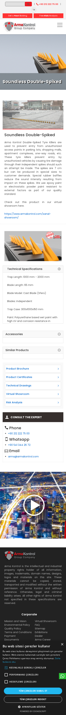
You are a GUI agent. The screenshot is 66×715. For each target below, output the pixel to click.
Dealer (39, 636)
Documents (11, 639)
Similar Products (17, 350)
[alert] (33, 678)
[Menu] (59, 25)
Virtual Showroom (17, 394)
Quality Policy (12, 628)
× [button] (62, 644)
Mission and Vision (15, 621)
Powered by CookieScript (33, 711)
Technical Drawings (18, 385)
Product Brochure (17, 368)
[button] (6, 667)
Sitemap (40, 628)
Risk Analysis (14, 402)
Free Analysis (48, 15)
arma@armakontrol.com (23, 456)
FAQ (37, 625)
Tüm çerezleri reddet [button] (33, 699)
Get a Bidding (17, 15)
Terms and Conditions (18, 632)
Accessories (14, 334)
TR (34, 9)
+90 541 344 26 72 (19, 445)
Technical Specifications (24, 269)
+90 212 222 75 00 (48, 4)
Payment (10, 636)
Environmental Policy (17, 625)
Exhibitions (41, 632)
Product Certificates (19, 377)
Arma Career (43, 639)
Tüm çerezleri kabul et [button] (33, 690)
